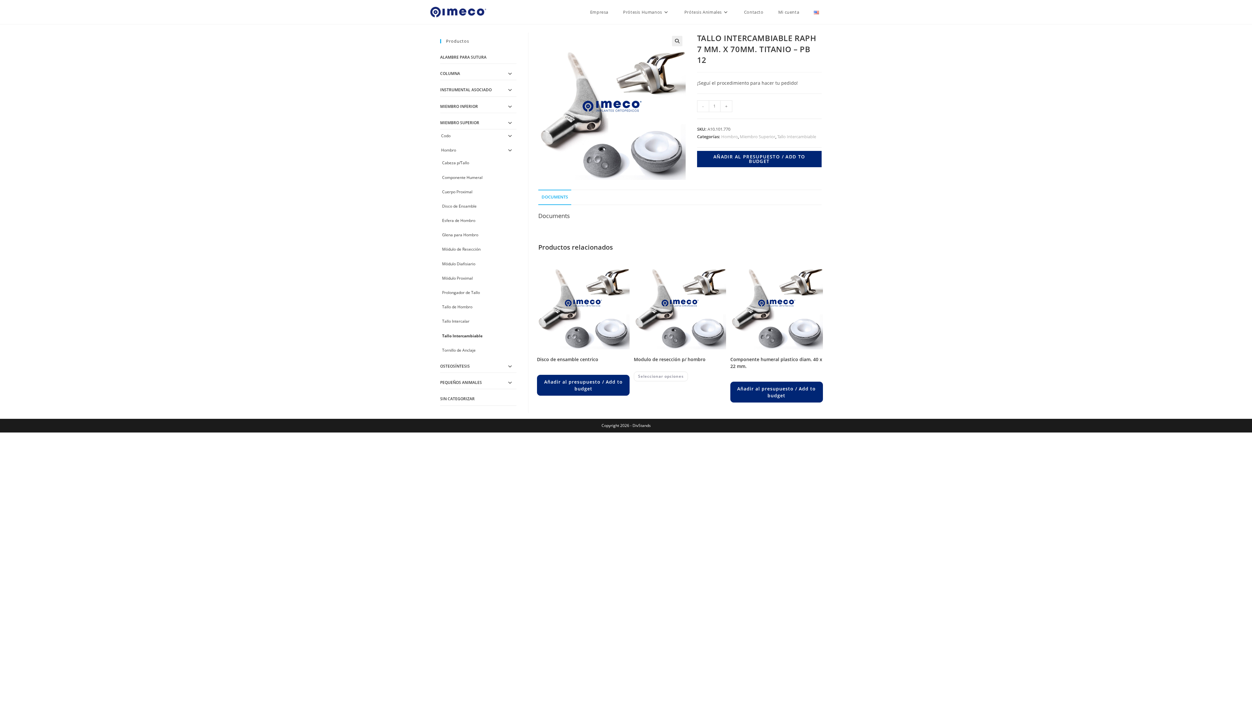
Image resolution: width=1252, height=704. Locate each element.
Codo (446, 136)
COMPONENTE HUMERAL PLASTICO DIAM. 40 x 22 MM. (776, 362)
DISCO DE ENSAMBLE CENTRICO (567, 359)
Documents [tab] (555, 197)
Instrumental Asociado (466, 90)
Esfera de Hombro (458, 220)
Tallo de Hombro (457, 307)
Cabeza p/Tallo (455, 163)
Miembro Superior (757, 136)
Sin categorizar (457, 399)
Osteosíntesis (455, 366)
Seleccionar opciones (661, 376)
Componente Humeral (462, 177)
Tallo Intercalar (456, 321)
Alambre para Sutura (463, 57)
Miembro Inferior (459, 106)
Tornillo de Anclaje (459, 350)
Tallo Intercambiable (796, 136)
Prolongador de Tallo (461, 292)
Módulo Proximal (457, 278)
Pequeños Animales (461, 382)
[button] (677, 41)
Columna (450, 73)
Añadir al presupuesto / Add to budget (759, 159)
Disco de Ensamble (459, 206)
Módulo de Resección (461, 249)
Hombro (729, 136)
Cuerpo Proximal (457, 192)
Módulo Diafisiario (458, 264)
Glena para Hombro (460, 235)
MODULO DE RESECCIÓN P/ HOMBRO (670, 359)
